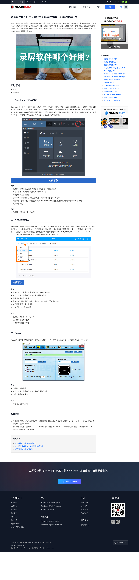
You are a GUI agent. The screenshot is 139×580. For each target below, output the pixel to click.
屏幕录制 (14, 502)
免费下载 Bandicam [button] (69, 482)
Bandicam (21, 7)
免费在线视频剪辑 (17, 527)
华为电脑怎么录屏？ (111, 65)
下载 (109, 7)
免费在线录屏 (15, 524)
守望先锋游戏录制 (110, 91)
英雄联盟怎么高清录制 (112, 80)
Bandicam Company (32, 542)
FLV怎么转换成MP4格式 (113, 94)
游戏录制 (14, 506)
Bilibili (113, 522)
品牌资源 (84, 513)
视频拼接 (14, 520)
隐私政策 (21, 545)
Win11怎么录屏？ (110, 71)
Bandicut (45, 2)
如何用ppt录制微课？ (111, 88)
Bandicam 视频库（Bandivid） (52, 525)
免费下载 (53, 180)
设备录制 (14, 509)
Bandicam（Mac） (33, 2)
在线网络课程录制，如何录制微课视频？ (30, 446)
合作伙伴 (84, 506)
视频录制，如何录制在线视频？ (115, 77)
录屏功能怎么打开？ (111, 62)
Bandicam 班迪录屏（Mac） (51, 506)
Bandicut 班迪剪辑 (47, 509)
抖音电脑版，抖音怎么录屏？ (114, 68)
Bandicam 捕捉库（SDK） (50, 521)
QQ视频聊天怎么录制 (111, 85)
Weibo (118, 522)
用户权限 (13, 545)
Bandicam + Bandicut (117, 2)
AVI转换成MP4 (109, 83)
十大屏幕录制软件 (110, 59)
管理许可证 (85, 525)
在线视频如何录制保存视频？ (26, 443)
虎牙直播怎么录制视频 (112, 100)
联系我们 (84, 509)
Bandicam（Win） (18, 2)
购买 (99, 7)
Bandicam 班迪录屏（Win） (51, 502)
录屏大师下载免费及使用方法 (114, 74)
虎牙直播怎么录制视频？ (24, 449)
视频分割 (14, 517)
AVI (62, 232)
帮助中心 (86, 7)
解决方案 (72, 7)
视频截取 (14, 513)
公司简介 (84, 502)
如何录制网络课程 (110, 97)
